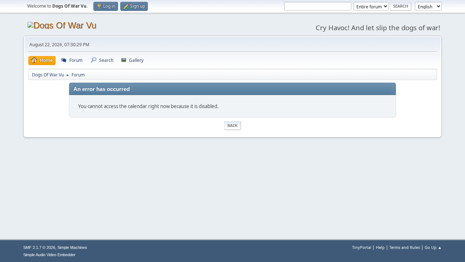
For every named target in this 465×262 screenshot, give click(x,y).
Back (232, 125)
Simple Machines (72, 247)
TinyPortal (361, 247)
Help (380, 247)
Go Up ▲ (433, 247)
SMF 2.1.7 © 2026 (39, 247)
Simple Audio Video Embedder (49, 255)
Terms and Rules (404, 247)
